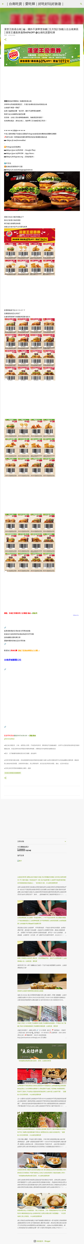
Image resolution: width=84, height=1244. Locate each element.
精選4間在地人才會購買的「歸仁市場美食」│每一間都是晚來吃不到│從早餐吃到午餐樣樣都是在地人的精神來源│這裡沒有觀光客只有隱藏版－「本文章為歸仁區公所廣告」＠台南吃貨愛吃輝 (41, 1213)
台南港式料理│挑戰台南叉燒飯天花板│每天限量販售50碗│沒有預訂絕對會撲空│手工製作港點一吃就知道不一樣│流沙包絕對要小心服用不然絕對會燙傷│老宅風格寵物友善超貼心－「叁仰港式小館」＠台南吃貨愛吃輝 (41, 880)
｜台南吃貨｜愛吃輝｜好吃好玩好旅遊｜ (35, 4)
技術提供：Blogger (43, 1241)
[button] (5, 39)
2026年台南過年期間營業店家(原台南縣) (30, 991)
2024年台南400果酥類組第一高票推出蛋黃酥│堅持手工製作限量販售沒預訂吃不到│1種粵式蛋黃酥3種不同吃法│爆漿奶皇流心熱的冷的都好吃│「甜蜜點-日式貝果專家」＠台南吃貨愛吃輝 (41, 1132)
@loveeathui (9, 739)
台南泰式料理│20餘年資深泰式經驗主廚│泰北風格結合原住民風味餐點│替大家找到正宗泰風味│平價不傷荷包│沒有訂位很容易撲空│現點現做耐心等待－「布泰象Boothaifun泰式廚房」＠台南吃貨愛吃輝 (41, 1173)
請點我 (34, 613)
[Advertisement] (42, 85)
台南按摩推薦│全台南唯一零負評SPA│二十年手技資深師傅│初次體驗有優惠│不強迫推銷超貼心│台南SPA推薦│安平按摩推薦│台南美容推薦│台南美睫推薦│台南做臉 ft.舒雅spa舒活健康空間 (41, 920)
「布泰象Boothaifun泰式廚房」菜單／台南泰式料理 (34, 1061)
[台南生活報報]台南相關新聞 (12, 773)
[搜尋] (81, 3)
